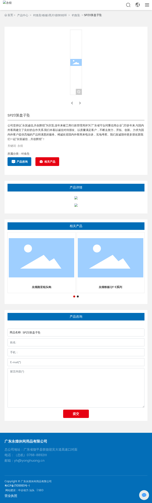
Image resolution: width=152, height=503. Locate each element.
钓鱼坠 (76, 15)
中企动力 (23, 490)
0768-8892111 (38, 455)
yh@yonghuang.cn (29, 460)
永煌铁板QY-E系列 (110, 287)
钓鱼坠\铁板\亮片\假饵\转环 (50, 15)
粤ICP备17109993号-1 (17, 486)
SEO (40, 490)
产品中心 (22, 15)
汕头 (31, 490)
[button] (74, 296)
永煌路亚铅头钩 (41, 287)
